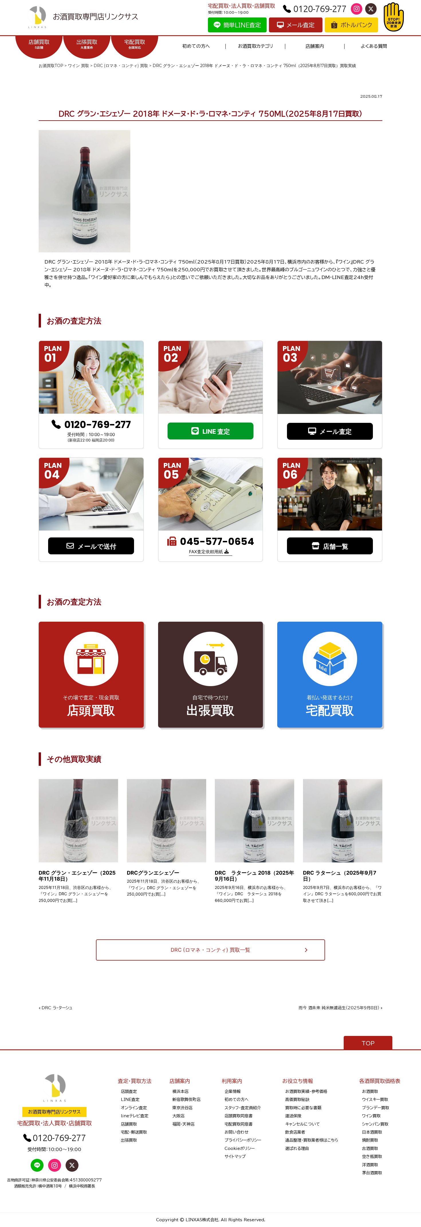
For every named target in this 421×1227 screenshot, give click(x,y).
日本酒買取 (372, 1132)
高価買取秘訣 (297, 1100)
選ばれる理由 (297, 1148)
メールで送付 (97, 546)
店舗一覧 (335, 546)
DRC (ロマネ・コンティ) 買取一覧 (210, 950)
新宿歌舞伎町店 (186, 1100)
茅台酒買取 (372, 1173)
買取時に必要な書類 (303, 1108)
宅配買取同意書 (239, 1124)
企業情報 (233, 1091)
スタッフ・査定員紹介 (243, 1108)
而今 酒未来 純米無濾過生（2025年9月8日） (339, 1008)
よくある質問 (374, 46)
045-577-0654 (217, 541)
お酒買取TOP (51, 65)
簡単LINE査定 (242, 25)
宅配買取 (134, 44)
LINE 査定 (216, 431)
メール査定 (300, 25)
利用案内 (232, 1080)
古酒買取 (370, 1148)
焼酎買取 (370, 1140)
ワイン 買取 (78, 65)
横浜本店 (180, 1091)
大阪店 (178, 1116)
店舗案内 (315, 46)
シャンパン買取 (375, 1124)
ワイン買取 (371, 1116)
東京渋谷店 (182, 1108)
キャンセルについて (302, 1124)
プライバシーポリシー (243, 1140)
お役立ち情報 (297, 1080)
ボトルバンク (356, 25)
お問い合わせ (237, 1132)
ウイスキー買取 (375, 1100)
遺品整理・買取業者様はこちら (311, 1140)
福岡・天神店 (183, 1124)
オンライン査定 (134, 1108)
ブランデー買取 (375, 1108)
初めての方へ (196, 46)
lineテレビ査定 (134, 1116)
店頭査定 (129, 1091)
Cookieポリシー (240, 1148)
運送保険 (293, 1116)
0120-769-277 (320, 8)
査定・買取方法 (135, 1080)
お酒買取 (370, 1091)
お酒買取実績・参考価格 (306, 1091)
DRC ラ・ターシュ (57, 1008)
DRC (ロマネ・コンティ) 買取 (121, 65)
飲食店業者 (295, 1132)
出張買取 (86, 44)
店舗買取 (39, 44)
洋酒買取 (370, 1165)
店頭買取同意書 (239, 1116)
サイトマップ (235, 1157)
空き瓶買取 (372, 1157)
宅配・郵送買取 (134, 1132)
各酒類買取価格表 (379, 1080)
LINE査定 (130, 1100)
